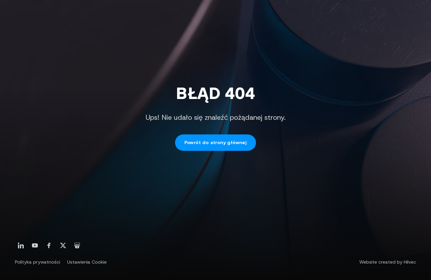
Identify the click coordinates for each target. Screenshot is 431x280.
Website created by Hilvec (387, 262)
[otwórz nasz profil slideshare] (77, 245)
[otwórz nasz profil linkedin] (21, 245)
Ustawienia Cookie (87, 262)
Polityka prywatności (37, 262)
